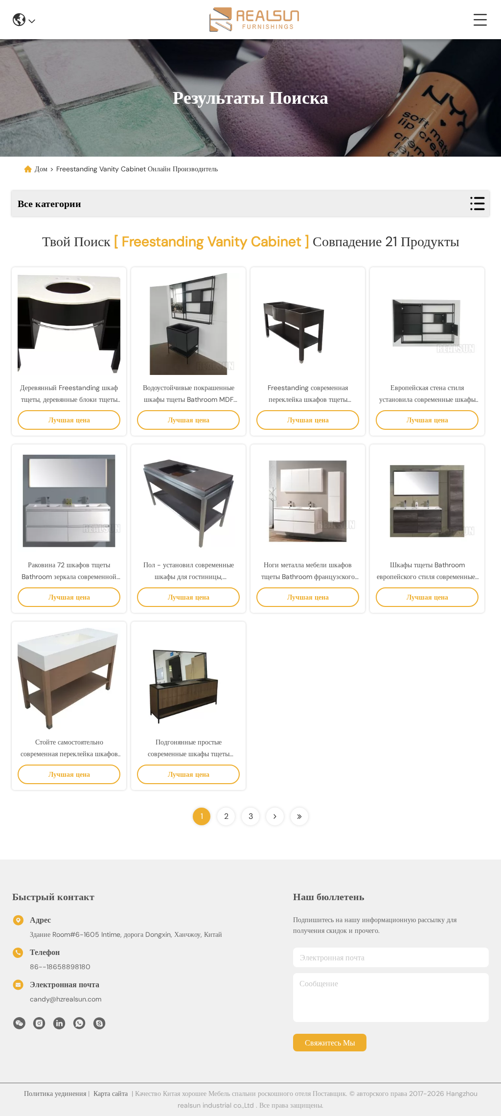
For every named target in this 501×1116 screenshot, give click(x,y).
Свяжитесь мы (330, 1043)
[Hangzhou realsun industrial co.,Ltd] (254, 19)
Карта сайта (110, 1093)
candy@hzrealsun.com (65, 999)
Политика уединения (55, 1093)
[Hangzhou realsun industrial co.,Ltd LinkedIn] (59, 1026)
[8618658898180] (79, 1026)
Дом (41, 169)
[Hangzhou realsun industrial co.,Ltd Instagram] (39, 1026)
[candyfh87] (99, 1026)
